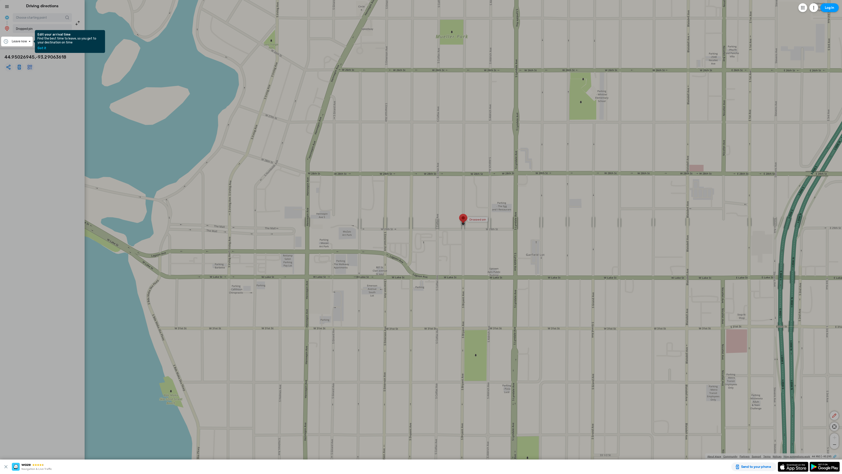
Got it (41, 48)
